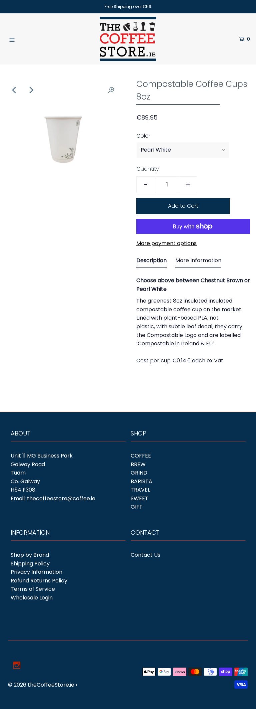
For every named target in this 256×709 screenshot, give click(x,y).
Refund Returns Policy (39, 580)
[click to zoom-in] (111, 90)
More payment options (166, 243)
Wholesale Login (32, 597)
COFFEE (141, 456)
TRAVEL (140, 490)
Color (143, 136)
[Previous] (14, 90)
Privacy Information (36, 572)
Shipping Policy (30, 563)
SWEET (139, 498)
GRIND (139, 473)
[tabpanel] (193, 318)
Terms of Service (33, 589)
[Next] (30, 90)
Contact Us (145, 555)
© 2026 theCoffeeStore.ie (41, 685)
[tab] (151, 262)
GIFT (137, 507)
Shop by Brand (30, 555)
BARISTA (141, 481)
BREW (138, 464)
